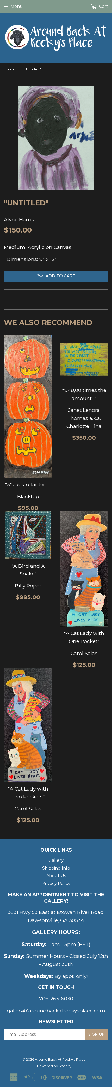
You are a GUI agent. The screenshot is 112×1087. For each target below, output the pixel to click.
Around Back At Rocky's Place (60, 1059)
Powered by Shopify (54, 1066)
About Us (56, 875)
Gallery (56, 860)
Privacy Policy (56, 883)
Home (9, 69)
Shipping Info (56, 868)
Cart (103, 6)
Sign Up (96, 1034)
